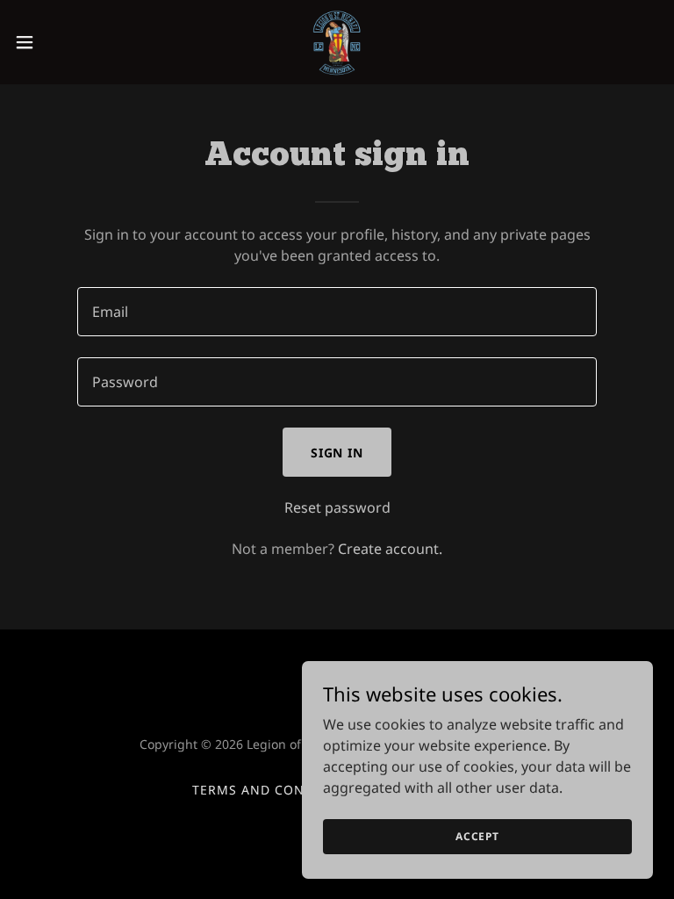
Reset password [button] (337, 507)
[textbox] (337, 311)
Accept (477, 836)
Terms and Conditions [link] (277, 789)
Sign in (337, 452)
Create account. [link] (390, 548)
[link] (336, 42)
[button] (56, 42)
